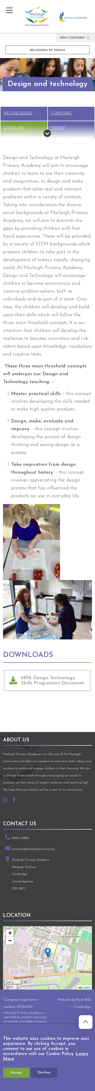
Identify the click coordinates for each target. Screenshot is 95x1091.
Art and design (18, 113)
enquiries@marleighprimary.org (33, 849)
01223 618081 (20, 838)
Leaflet (86, 987)
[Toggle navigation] (9, 10)
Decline (44, 1073)
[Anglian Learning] (73, 16)
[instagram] (7, 800)
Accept (16, 1073)
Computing (61, 113)
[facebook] (16, 800)
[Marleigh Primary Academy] (37, 16)
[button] (48, 952)
